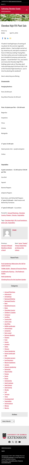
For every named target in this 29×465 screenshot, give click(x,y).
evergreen (8, 331)
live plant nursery (10, 358)
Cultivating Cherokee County (10, 8)
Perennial (7, 369)
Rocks (6, 376)
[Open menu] (27, 10)
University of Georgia (8, 457)
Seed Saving (8, 387)
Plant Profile (8, 371)
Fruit (6, 340)
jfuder (14, 230)
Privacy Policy (5, 461)
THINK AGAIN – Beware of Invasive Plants (14, 268)
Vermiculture (9, 403)
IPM (6, 356)
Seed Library (8, 385)
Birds (6, 308)
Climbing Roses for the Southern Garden (13, 279)
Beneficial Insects (10, 306)
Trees (6, 397)
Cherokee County (10, 310)
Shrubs (7, 390)
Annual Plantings (13, 213)
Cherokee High (9, 220)
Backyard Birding (10, 299)
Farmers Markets (10, 335)
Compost (7, 315)
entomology (8, 328)
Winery (7, 406)
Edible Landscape (10, 326)
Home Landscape (10, 353)
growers (7, 344)
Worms (7, 408)
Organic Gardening (10, 367)
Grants (7, 342)
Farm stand (8, 333)
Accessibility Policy (13, 461)
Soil (6, 392)
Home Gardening (10, 351)
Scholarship (8, 381)
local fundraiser (22, 220)
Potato (7, 374)
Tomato (14, 215)
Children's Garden (10, 312)
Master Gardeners (10, 362)
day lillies (7, 324)
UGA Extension (5, 455)
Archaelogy (8, 296)
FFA (16, 220)
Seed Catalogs (9, 383)
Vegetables (20, 215)
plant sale (4, 223)
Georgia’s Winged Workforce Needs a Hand (6, 248)
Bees (6, 303)
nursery (7, 365)
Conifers (7, 317)
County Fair (8, 319)
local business (9, 360)
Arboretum (8, 294)
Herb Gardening (6, 276)
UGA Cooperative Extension (15, 1)
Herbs (6, 346)
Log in (3, 451)
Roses (6, 378)
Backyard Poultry (10, 301)
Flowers (8, 215)
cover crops (8, 321)
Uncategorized (9, 399)
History (7, 349)
